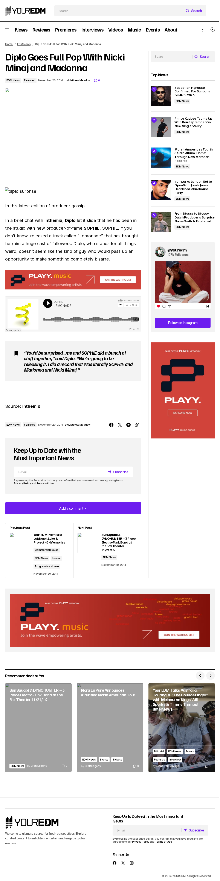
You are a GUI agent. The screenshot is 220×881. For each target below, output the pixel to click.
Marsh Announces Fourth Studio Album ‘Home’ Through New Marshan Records (193, 155)
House (56, 558)
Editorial (159, 751)
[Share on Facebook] (111, 425)
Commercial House (46, 549)
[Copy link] (137, 425)
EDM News (24, 44)
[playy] (73, 279)
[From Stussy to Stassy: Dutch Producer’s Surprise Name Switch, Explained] (161, 222)
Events (104, 759)
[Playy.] (110, 620)
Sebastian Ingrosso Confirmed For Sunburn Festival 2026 (191, 91)
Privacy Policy (22, 483)
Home (9, 44)
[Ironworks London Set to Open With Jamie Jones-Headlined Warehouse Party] (161, 190)
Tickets (117, 759)
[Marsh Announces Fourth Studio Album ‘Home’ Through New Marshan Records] (161, 158)
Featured (29, 80)
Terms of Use (45, 483)
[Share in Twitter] (120, 425)
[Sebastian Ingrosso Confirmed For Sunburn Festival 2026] (161, 96)
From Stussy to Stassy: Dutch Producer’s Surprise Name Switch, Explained (194, 217)
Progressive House (47, 566)
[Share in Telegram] (128, 425)
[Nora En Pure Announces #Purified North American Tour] (110, 727)
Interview (175, 759)
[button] (7, 29)
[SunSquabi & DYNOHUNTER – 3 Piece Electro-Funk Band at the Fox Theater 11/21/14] (107, 550)
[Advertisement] (183, 390)
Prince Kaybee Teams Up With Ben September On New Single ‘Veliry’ (193, 122)
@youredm (177, 250)
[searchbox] (119, 11)
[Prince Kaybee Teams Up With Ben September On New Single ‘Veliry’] (161, 127)
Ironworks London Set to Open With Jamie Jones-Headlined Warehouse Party (193, 187)
